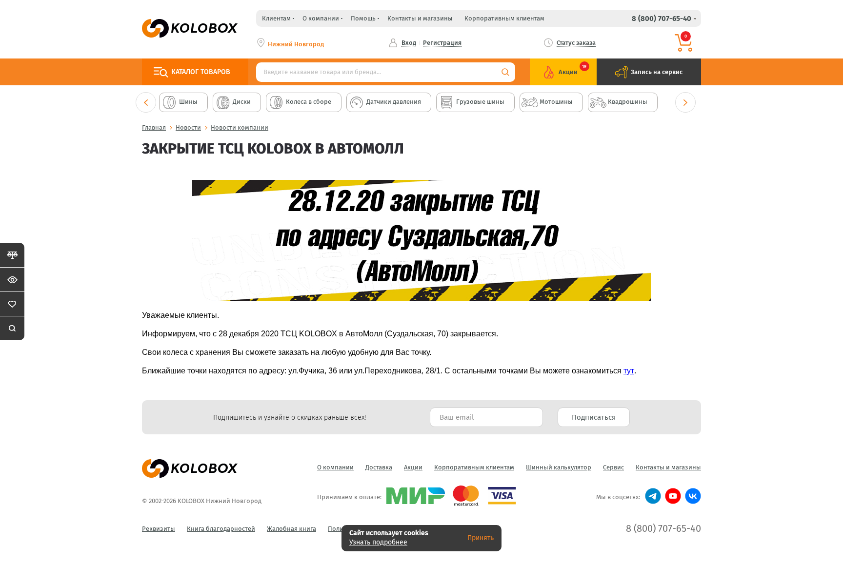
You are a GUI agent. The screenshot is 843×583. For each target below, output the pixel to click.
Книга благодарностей (221, 528)
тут (628, 371)
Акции (413, 467)
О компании (335, 467)
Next (685, 102)
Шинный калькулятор (558, 467)
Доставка (378, 467)
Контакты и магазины (420, 18)
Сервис (613, 467)
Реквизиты (158, 528)
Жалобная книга (291, 528)
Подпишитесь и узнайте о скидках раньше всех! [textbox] (289, 417)
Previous (146, 102)
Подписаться (594, 417)
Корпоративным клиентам (504, 18)
